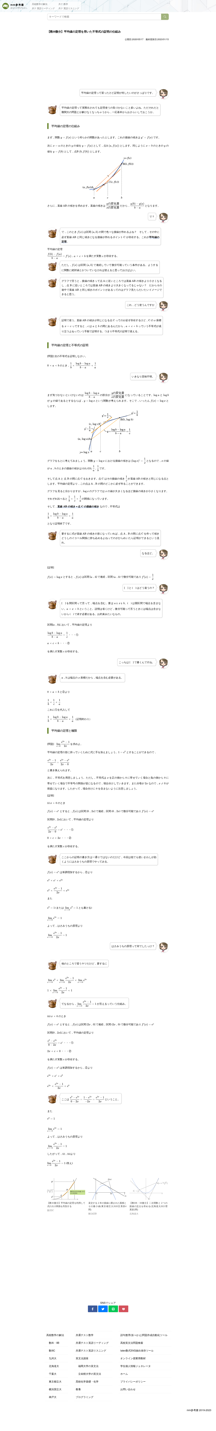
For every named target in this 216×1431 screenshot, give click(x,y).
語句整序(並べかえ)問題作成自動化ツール (143, 1335)
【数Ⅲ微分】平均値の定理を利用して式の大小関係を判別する (66, 1205)
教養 (78, 1389)
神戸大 (51, 1397)
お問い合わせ (128, 1389)
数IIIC (50, 1350)
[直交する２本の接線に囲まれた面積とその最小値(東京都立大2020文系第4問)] (107, 1189)
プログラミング (84, 1397)
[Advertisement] (108, 65)
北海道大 (52, 1366)
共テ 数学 (63, 4)
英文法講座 (82, 1358)
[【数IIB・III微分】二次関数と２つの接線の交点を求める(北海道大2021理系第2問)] (148, 1189)
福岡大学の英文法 (87, 1366)
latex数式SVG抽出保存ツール (137, 1350)
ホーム (124, 1374)
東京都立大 (54, 1381)
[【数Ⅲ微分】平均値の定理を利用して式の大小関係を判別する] (66, 1189)
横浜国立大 (54, 1389)
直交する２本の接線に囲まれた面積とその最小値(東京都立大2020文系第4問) (107, 1206)
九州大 (51, 1358)
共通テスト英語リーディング (92, 1343)
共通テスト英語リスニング (91, 1350)
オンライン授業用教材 (133, 1358)
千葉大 (51, 1374)
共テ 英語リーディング (43, 8)
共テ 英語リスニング (69, 8)
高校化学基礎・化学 (87, 1381)
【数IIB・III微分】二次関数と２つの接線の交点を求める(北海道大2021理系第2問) (148, 1206)
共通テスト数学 (84, 1335)
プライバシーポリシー (133, 1381)
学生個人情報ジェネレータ (135, 1366)
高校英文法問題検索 (131, 1343)
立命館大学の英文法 (88, 1374)
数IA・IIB (52, 1343)
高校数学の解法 (39, 4)
